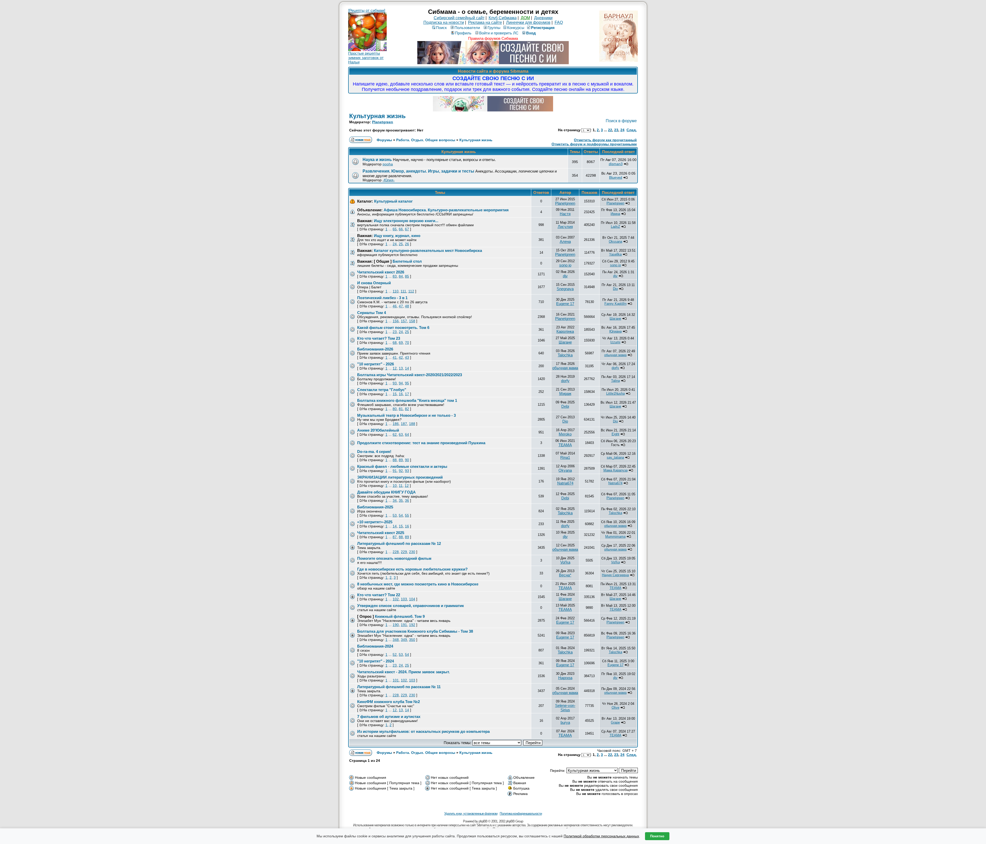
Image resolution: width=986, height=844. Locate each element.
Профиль (463, 33)
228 (396, 552)
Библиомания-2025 (375, 507)
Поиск (441, 27)
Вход (531, 33)
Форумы (384, 140)
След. (632, 130)
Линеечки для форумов (528, 22)
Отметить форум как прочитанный (605, 140)
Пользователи (467, 27)
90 (407, 460)
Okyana (565, 470)
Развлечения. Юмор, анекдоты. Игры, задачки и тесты (418, 171)
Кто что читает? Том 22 (378, 595)
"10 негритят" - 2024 (375, 661)
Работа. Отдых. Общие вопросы (425, 140)
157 (404, 321)
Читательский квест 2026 (380, 272)
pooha (388, 164)
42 (401, 357)
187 (404, 424)
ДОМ (525, 18)
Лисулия (565, 226)
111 (403, 291)
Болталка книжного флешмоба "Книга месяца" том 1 (407, 400)
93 (395, 383)
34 (395, 500)
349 (404, 640)
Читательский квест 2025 (380, 532)
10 (395, 485)
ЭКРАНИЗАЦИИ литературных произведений (400, 477)
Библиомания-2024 (375, 646)
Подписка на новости (443, 22)
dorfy (615, 368)
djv (565, 276)
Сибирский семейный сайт (459, 18)
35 (401, 500)
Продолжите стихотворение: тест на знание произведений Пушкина (421, 443)
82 (407, 409)
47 (401, 306)
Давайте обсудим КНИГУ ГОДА (386, 492)
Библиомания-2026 (375, 349)
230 (412, 552)
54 (401, 515)
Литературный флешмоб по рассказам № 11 (399, 687)
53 (395, 515)
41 (395, 357)
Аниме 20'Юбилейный (378, 430)
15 (395, 394)
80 (395, 409)
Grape (615, 722)
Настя (565, 214)
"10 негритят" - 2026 (375, 364)
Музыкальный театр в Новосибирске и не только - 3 (406, 415)
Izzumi (615, 342)
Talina (615, 381)
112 (411, 291)
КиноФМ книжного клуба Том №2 (388, 701)
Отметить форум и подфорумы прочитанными (594, 144)
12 (395, 368)
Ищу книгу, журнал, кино (397, 235)
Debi (565, 406)
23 (616, 130)
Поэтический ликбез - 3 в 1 (382, 298)
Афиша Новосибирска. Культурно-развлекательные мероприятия (446, 210)
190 (396, 625)
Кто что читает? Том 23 (378, 338)
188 (412, 424)
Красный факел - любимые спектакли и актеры (402, 466)
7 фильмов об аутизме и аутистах (388, 716)
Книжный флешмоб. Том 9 (400, 616)
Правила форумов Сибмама (493, 38)
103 (404, 599)
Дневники (543, 18)
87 (395, 537)
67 (407, 229)
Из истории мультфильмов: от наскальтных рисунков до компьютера (423, 731)
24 (622, 130)
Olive (615, 707)
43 (407, 357)
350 (412, 640)
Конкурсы (515, 27)
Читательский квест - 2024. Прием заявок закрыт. (403, 672)
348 (396, 640)
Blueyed (615, 177)
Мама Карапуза (615, 470)
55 (407, 515)
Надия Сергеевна (615, 575)
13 (401, 368)
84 (401, 276)
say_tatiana (615, 457)
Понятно (657, 836)
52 (395, 654)
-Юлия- (389, 180)
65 (395, 229)
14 (407, 368)
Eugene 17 (565, 303)
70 (407, 342)
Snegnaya (565, 289)
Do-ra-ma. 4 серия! (374, 451)
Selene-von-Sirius (565, 707)
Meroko (565, 434)
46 (395, 306)
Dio (615, 289)
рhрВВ (483, 821)
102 (396, 599)
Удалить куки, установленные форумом (470, 813)
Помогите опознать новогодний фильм (394, 558)
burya (565, 722)
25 (401, 244)
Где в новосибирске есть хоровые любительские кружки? (412, 569)
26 (407, 244)
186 (396, 424)
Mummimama (615, 536)
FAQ (559, 22)
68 (395, 342)
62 (395, 434)
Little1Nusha (615, 393)
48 (407, 306)
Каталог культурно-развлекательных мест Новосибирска (428, 250)
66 (401, 229)
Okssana (615, 241)
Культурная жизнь (377, 115)
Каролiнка (565, 331)
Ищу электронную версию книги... (406, 221)
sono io (565, 265)
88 (395, 460)
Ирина (615, 214)
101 (396, 680)
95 (407, 383)
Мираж (565, 393)
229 (404, 552)
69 (401, 342)
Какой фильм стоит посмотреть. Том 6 (393, 327)
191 (404, 625)
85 (407, 276)
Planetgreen (382, 122)
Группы (494, 27)
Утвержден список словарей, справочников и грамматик (410, 605)
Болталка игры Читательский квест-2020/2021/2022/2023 (409, 375)
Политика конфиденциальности (521, 813)
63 (401, 434)
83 (395, 276)
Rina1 (565, 457)
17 (407, 394)
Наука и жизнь (377, 159)
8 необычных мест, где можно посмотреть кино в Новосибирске (417, 584)
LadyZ (615, 227)
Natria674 (565, 483)
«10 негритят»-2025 (374, 522)
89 (401, 460)
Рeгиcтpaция (543, 27)
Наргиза (565, 678)
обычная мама (615, 355)
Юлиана (615, 331)
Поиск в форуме (621, 121)
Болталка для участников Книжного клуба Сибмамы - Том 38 (415, 631)
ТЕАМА (565, 445)
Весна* (565, 575)
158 (412, 321)
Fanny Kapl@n (615, 304)
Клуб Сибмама (503, 18)
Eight (615, 434)
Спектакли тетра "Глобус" (381, 389)
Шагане (615, 318)
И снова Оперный (374, 283)
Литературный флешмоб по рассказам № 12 (399, 543)
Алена (565, 241)
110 (396, 291)
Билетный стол (407, 261)
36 (407, 500)
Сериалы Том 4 (371, 312)
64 (407, 434)
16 (401, 394)
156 (396, 321)
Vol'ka (565, 562)
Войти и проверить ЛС (498, 33)
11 (401, 485)
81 (401, 409)
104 (412, 599)
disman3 (616, 164)
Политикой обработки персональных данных (601, 836)
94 (401, 383)
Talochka (565, 355)
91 (395, 471)
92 (401, 471)
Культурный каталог (393, 201)
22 (610, 130)
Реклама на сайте (485, 22)
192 (412, 625)
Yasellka (615, 254)
